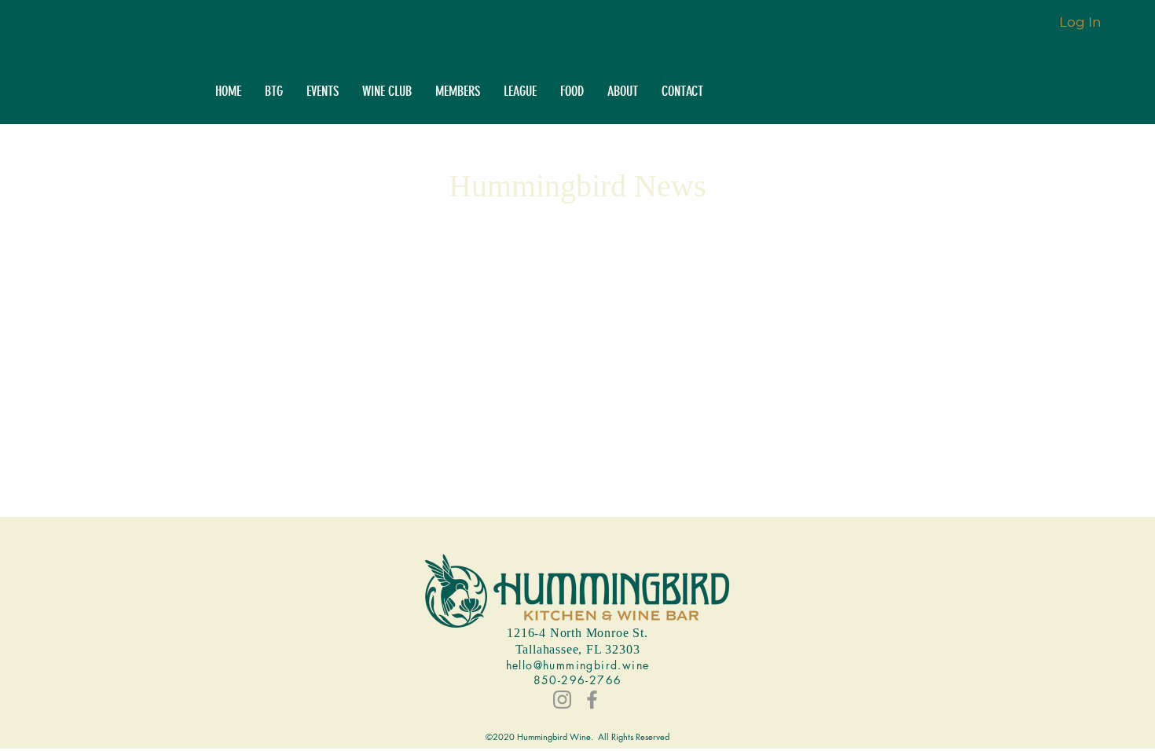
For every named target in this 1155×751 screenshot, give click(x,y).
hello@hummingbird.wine (578, 665)
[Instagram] (562, 699)
